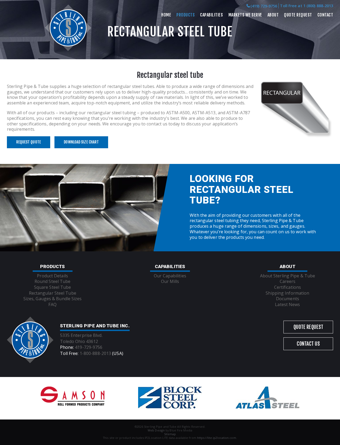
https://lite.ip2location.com (216, 438)
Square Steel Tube (52, 287)
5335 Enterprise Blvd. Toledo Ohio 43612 (81, 338)
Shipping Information (287, 293)
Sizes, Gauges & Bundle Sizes (52, 299)
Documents (287, 299)
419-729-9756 (88, 347)
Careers (288, 281)
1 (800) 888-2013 (318, 5)
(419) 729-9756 (263, 6)
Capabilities (211, 15)
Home (166, 15)
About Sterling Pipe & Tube (287, 276)
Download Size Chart (81, 142)
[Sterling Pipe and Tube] (68, 49)
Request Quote (28, 142)
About (273, 15)
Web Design (156, 430)
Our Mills (170, 281)
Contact (325, 15)
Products (185, 15)
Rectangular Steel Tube (52, 293)
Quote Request (298, 15)
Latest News (287, 304)
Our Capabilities (170, 276)
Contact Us (308, 344)
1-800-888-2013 (95, 353)
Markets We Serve (245, 15)
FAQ (52, 304)
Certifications (287, 287)
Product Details (52, 276)
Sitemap (170, 434)
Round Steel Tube (53, 281)
